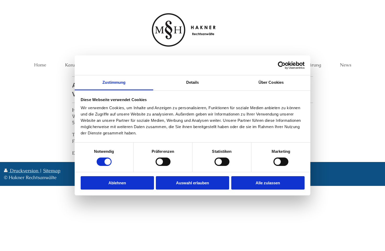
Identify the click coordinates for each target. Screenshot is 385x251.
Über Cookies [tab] (271, 82)
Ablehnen (117, 183)
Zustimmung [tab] (114, 82)
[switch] (163, 162)
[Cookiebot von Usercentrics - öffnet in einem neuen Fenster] (282, 65)
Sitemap (51, 171)
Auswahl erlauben (192, 183)
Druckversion (24, 171)
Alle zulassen (268, 183)
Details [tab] (192, 82)
